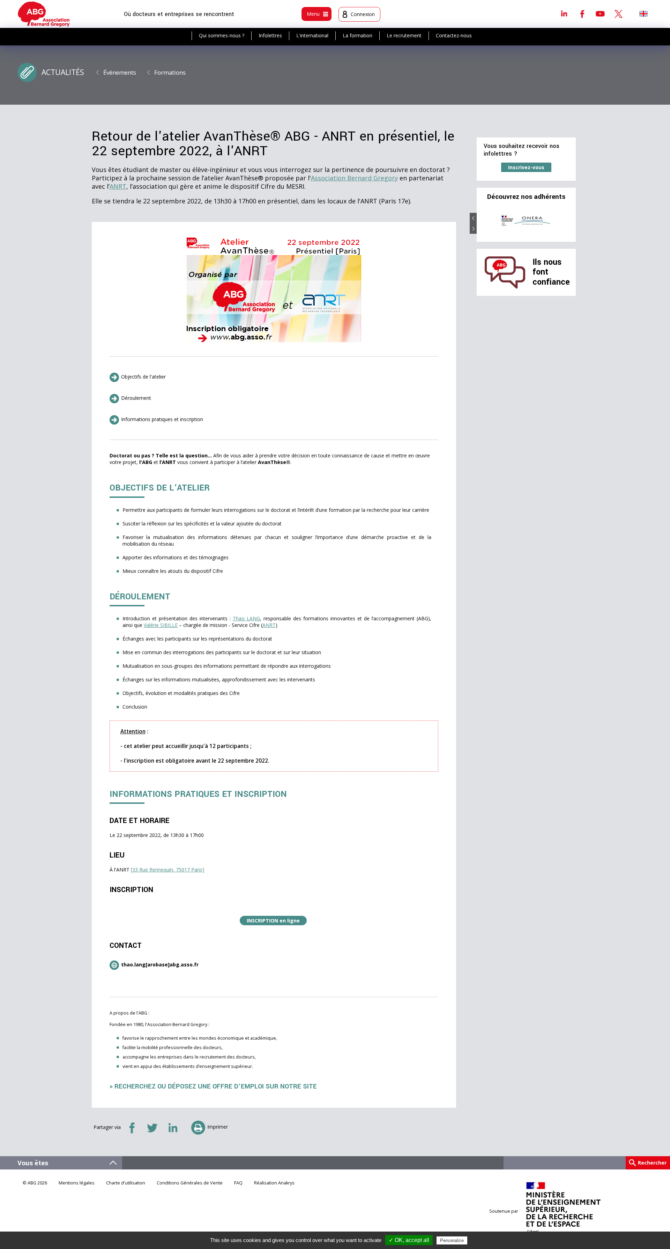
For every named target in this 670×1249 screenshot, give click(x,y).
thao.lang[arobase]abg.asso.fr (160, 964)
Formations (170, 72)
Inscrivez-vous (526, 167)
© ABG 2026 (35, 1183)
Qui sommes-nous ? (221, 35)
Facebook (582, 14)
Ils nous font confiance (551, 272)
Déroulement (136, 398)
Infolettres (270, 35)
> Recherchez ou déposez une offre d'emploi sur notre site (213, 1086)
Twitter (618, 14)
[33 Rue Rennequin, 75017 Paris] (167, 869)
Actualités (63, 72)
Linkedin (564, 14)
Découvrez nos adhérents (526, 197)
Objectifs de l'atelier (143, 376)
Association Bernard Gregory (354, 178)
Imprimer (217, 1126)
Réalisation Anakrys (274, 1183)
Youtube (600, 14)
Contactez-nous (454, 35)
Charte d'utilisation (125, 1183)
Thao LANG (246, 618)
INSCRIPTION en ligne (273, 920)
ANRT (118, 186)
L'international (312, 35)
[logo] (43, 14)
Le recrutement (404, 35)
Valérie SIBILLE (161, 625)
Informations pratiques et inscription (162, 419)
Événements (119, 72)
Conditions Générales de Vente (190, 1183)
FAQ (238, 1183)
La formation (357, 35)
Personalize (452, 1240)
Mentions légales (77, 1183)
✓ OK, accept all (409, 1240)
